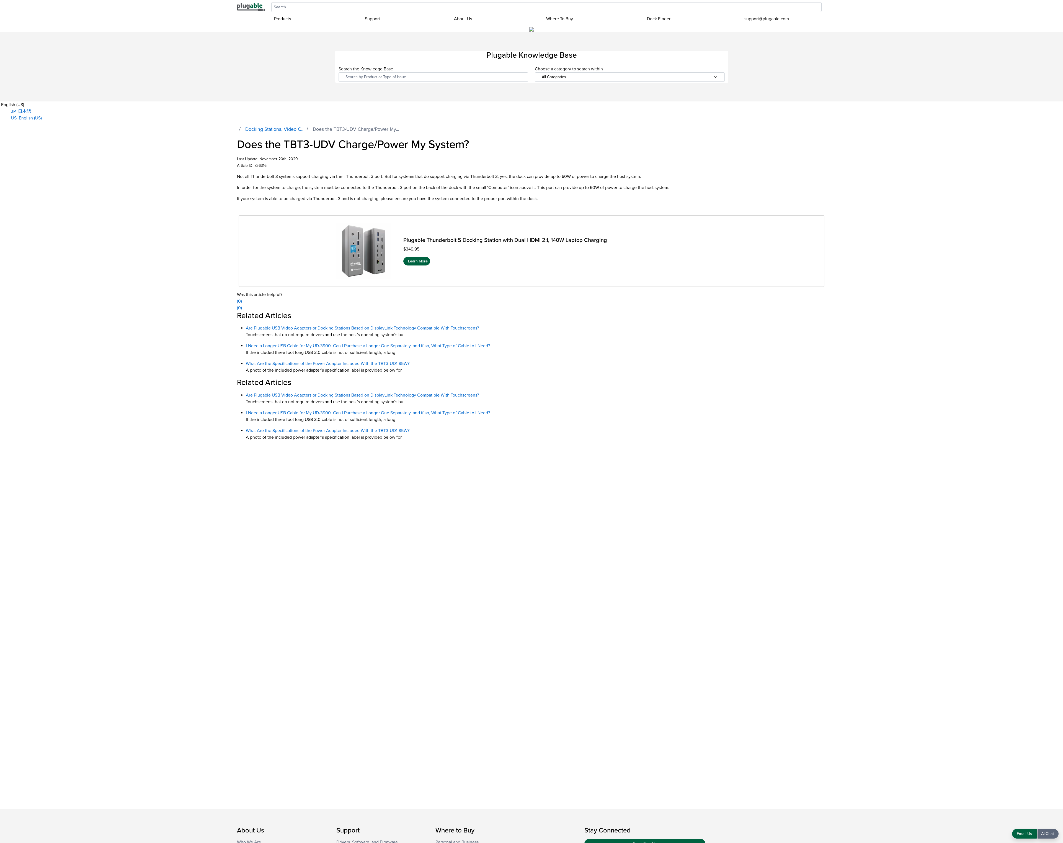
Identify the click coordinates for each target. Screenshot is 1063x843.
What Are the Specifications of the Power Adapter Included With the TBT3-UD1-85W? (327, 363)
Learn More (418, 261)
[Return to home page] (251, 7)
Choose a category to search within (569, 69)
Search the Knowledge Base (366, 69)
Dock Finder (658, 19)
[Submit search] (824, 7)
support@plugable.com (766, 19)
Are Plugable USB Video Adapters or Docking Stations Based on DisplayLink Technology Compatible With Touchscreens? (362, 328)
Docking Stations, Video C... (275, 129)
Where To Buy (559, 19)
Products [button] (282, 19)
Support (372, 19)
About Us (463, 19)
